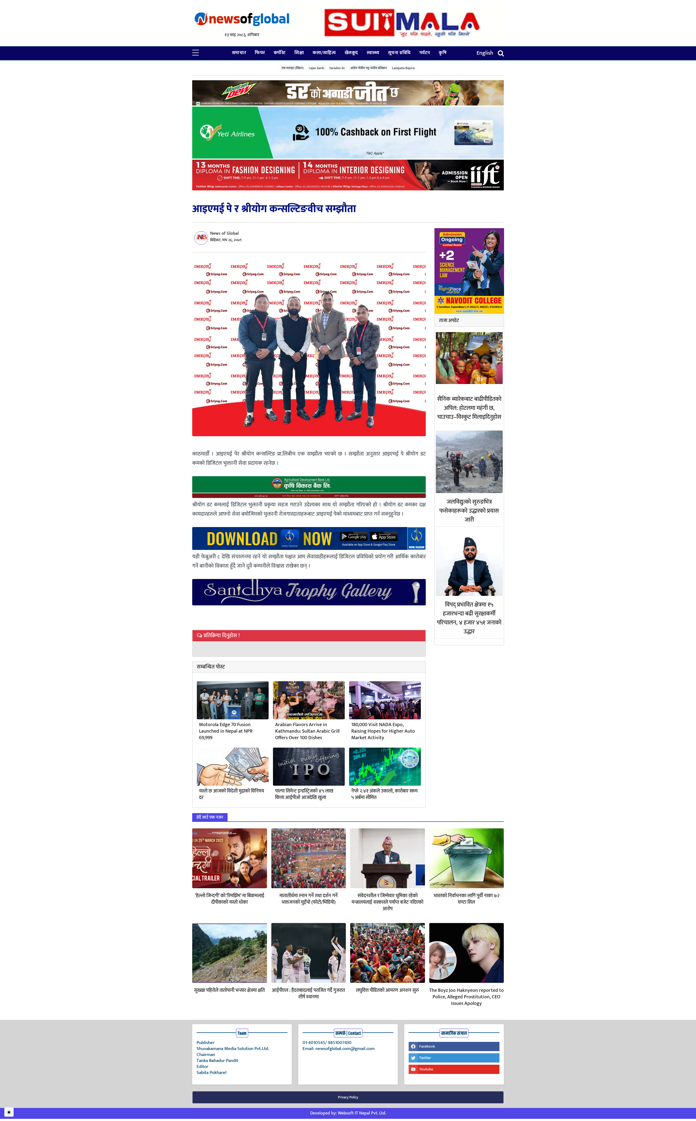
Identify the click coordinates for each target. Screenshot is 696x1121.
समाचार (239, 53)
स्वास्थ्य (373, 53)
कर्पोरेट (280, 53)
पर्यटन (425, 53)
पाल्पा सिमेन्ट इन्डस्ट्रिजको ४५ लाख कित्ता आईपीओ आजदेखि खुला (304, 794)
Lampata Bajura (403, 67)
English (485, 53)
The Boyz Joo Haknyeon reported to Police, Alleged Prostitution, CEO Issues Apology (466, 997)
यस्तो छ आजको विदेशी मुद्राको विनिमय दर (231, 794)
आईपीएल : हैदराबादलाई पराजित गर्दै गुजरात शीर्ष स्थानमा (308, 993)
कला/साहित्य (324, 53)
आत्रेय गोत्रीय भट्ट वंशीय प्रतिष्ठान (368, 67)
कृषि (442, 53)
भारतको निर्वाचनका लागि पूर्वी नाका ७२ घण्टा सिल (466, 899)
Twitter (425, 1058)
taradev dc (337, 67)
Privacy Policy (348, 1097)
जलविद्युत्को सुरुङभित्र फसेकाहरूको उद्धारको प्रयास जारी (469, 511)
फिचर (260, 53)
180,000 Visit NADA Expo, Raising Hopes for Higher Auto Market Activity (383, 731)
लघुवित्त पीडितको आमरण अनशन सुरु (387, 990)
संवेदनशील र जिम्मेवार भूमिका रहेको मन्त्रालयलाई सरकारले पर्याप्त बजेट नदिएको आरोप (387, 902)
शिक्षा (299, 53)
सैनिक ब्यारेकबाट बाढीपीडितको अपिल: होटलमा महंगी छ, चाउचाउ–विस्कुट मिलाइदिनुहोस (469, 408)
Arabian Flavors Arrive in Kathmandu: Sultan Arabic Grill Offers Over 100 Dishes (307, 731)
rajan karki (316, 67)
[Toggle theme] (9, 1112)
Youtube (426, 1069)
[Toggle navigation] (501, 53)
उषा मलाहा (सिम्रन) (292, 67)
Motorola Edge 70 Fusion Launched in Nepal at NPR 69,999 (226, 731)
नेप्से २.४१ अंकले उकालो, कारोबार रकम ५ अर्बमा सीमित (384, 794)
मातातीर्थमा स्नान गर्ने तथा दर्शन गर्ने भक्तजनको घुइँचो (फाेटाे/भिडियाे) (308, 899)
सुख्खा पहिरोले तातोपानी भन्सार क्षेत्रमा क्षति (229, 990)
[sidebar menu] (195, 53)
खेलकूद (351, 53)
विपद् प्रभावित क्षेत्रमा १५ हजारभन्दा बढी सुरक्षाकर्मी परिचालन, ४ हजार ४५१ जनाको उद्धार (469, 618)
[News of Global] (242, 19)
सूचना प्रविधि (399, 53)
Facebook (427, 1046)
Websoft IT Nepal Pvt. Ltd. (362, 1113)
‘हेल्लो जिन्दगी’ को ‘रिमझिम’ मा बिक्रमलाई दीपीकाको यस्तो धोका (229, 899)
